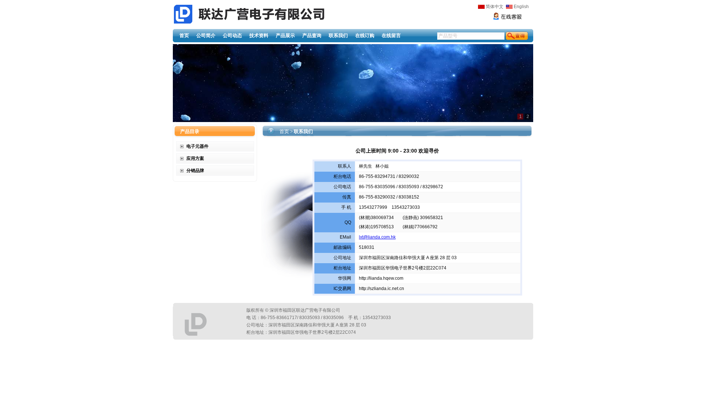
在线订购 (364, 35)
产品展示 (285, 35)
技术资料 (258, 35)
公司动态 (232, 35)
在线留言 (391, 35)
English (521, 6)
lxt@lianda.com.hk (377, 237)
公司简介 (205, 35)
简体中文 (494, 6)
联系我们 (338, 35)
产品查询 (311, 35)
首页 (184, 35)
